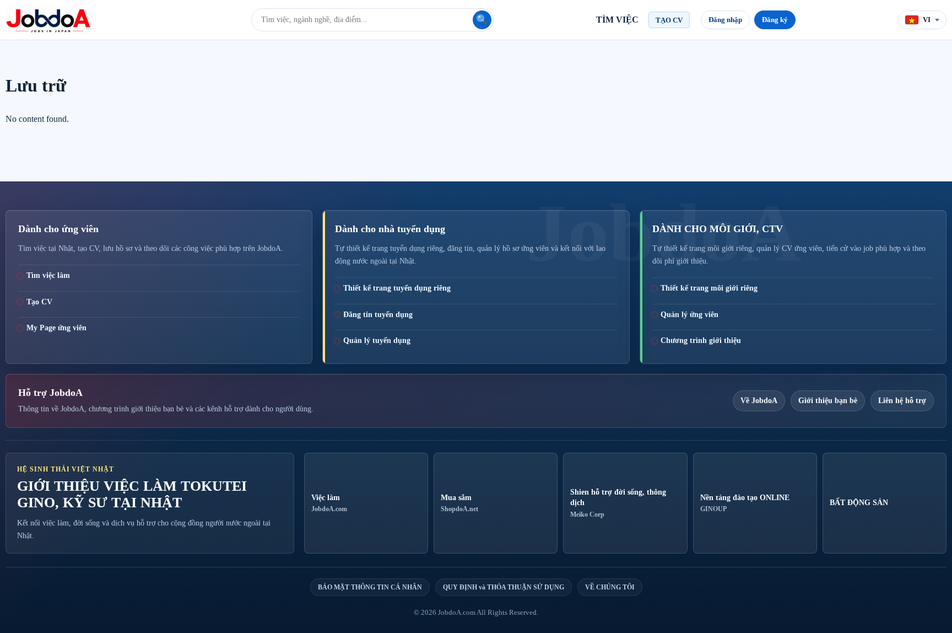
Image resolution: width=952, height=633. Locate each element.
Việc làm (329, 503)
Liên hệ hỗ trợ (902, 400)
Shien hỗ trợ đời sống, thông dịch (618, 503)
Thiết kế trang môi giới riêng (709, 288)
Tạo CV (39, 302)
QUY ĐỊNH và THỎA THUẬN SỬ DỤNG (503, 587)
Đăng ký (775, 19)
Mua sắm (459, 503)
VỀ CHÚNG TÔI (610, 587)
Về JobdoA (758, 400)
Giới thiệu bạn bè (827, 400)
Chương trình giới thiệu (701, 340)
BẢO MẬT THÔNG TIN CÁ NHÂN (370, 587)
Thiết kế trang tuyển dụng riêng (397, 288)
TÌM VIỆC (617, 19)
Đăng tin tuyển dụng (378, 314)
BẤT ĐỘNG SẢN (859, 502)
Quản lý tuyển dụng (376, 340)
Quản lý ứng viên (689, 314)
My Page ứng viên (56, 328)
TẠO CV (669, 20)
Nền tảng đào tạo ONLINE (744, 503)
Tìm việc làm (48, 275)
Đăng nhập (725, 19)
